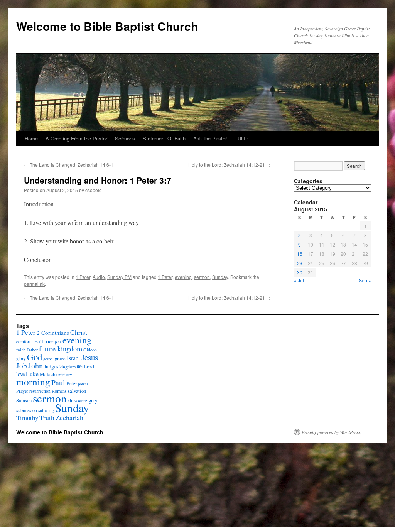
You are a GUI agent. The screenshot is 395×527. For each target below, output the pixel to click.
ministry (65, 374)
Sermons (125, 138)
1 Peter (83, 277)
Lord (89, 366)
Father (32, 350)
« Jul (299, 280)
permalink (34, 283)
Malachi (48, 374)
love (20, 374)
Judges (51, 366)
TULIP (242, 138)
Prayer (22, 391)
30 (299, 272)
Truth (46, 417)
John (35, 365)
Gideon (90, 349)
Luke (32, 374)
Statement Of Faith (164, 138)
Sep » (365, 280)
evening (183, 277)
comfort (23, 342)
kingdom (67, 366)
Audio (99, 277)
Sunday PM (119, 277)
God (34, 357)
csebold (93, 190)
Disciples (53, 342)
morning (33, 381)
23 (299, 263)
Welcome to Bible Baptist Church (107, 26)
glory (21, 358)
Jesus (89, 357)
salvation (77, 391)
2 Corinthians (53, 332)
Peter (71, 383)
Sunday (220, 277)
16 (299, 253)
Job (21, 365)
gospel (48, 358)
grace (60, 358)
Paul (58, 382)
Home (31, 138)
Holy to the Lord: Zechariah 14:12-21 (229, 164)
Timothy (27, 417)
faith (20, 349)
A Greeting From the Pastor (76, 138)
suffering (46, 410)
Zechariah (69, 417)
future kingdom (60, 348)
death (38, 341)
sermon (202, 277)
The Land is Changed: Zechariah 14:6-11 (70, 164)
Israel (73, 358)
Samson (24, 400)
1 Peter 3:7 (150, 180)
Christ (78, 332)
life (80, 367)
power (83, 384)
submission (26, 410)
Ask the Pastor (210, 138)
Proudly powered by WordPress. (331, 432)
